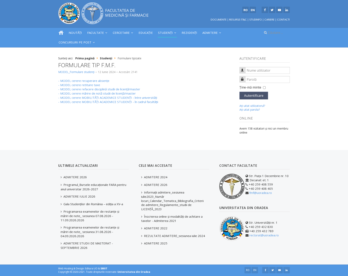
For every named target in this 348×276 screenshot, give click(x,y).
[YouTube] (279, 10)
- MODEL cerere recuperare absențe (83, 81)
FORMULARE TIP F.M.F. (86, 65)
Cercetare (121, 33)
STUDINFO (255, 19)
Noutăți (75, 33)
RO (248, 270)
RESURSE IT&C (238, 19)
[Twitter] (272, 10)
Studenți (165, 33)
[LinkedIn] (286, 10)
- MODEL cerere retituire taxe (79, 85)
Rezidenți (189, 33)
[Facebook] (265, 10)
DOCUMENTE (219, 19)
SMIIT (103, 268)
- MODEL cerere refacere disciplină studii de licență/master (99, 89)
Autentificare (253, 95)
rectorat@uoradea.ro (264, 235)
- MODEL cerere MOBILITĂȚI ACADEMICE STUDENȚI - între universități (107, 98)
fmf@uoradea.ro (260, 193)
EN (254, 270)
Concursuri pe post (75, 42)
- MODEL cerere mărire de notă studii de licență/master (97, 93)
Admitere (210, 33)
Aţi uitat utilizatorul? (252, 106)
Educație (146, 33)
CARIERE (269, 19)
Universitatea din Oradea (133, 272)
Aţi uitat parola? (249, 109)
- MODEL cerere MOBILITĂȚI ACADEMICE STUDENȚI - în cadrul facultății (108, 102)
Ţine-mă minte (250, 87)
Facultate (95, 33)
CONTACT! (283, 19)
